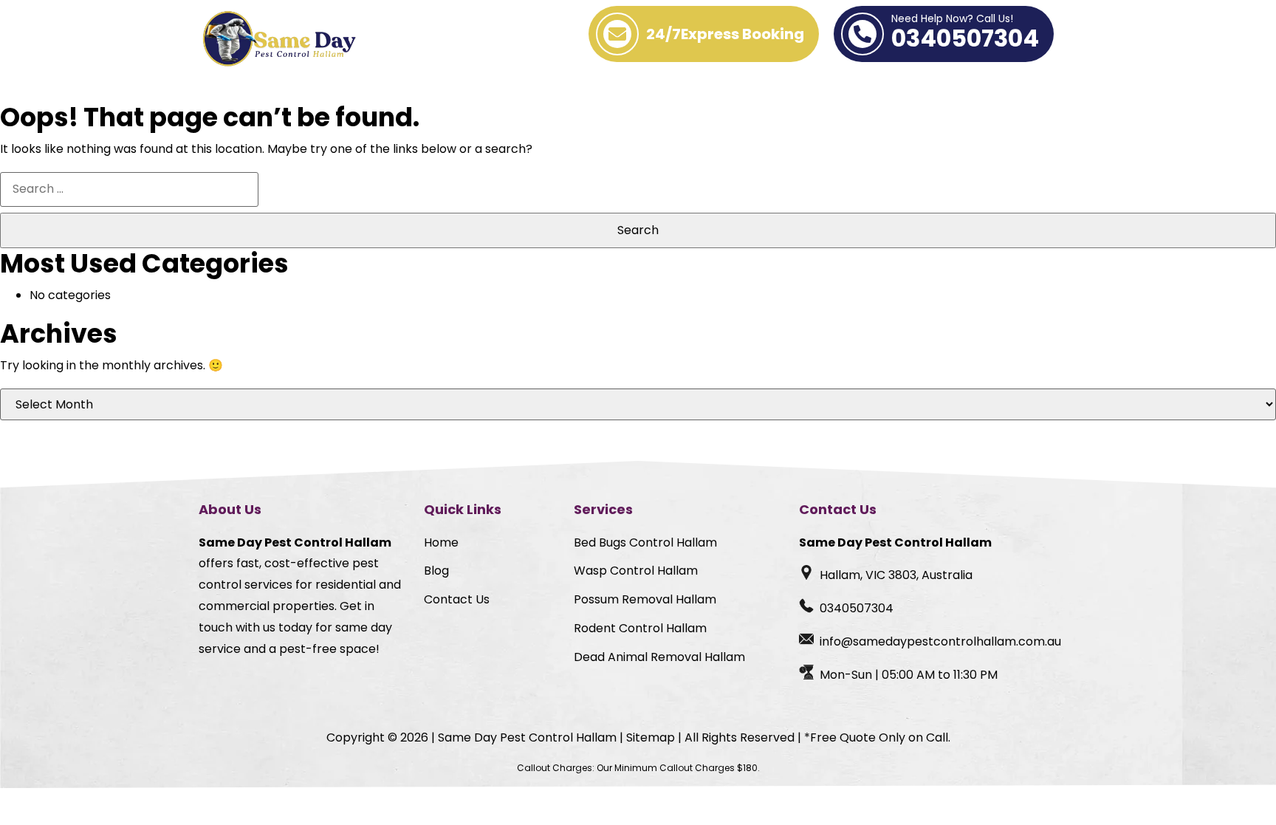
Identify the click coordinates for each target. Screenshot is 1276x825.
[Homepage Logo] (281, 40)
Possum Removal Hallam (645, 599)
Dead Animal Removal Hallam (659, 656)
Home (441, 542)
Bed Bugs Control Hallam (645, 542)
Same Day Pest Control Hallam (527, 737)
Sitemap (650, 737)
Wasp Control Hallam (636, 570)
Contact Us (457, 599)
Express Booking (725, 34)
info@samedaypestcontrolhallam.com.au (940, 641)
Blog (436, 570)
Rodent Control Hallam (640, 628)
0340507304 (965, 34)
